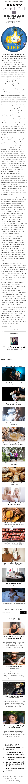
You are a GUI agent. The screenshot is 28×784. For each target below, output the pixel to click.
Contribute (15, 2)
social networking (13, 333)
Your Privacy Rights (9, 778)
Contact (21, 2)
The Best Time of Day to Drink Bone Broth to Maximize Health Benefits (15, 764)
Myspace (23, 331)
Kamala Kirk (11, 23)
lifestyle (19, 331)
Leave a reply (18, 23)
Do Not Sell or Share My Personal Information (14, 781)
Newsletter (8, 2)
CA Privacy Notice (19, 778)
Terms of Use (11, 780)
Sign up (23, 612)
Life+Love (16, 329)
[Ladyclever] (14, 8)
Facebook (10, 331)
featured (15, 331)
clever (6, 331)
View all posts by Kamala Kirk (14, 349)
